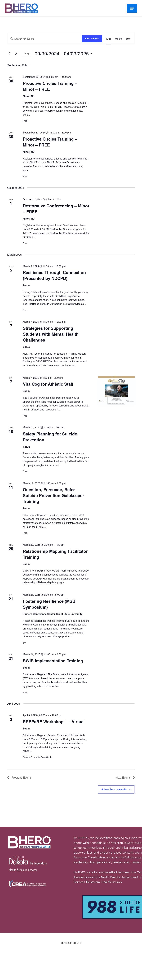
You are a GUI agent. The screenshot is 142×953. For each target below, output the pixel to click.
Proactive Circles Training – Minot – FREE (50, 86)
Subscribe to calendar (114, 789)
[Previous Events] (9, 53)
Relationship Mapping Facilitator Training (55, 554)
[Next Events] (16, 53)
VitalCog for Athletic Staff (48, 384)
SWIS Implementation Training (53, 661)
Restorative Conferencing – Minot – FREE (56, 209)
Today (26, 53)
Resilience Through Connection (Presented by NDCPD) (54, 275)
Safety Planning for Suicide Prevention (50, 437)
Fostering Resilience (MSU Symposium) (49, 604)
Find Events (92, 38)
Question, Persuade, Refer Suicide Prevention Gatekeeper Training (53, 495)
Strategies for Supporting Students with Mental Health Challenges (51, 334)
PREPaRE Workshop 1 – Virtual (54, 721)
